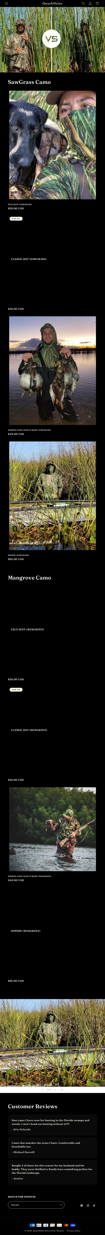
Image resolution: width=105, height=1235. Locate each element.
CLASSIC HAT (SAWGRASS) (28, 258)
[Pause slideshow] (62, 1090)
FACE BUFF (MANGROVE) (27, 629)
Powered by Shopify (54, 1231)
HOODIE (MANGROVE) (25, 930)
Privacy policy (73, 1231)
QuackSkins (38, 1231)
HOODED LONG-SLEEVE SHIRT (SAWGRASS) (29, 430)
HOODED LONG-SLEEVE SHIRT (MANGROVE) (29, 876)
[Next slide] (55, 1090)
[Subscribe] (60, 1205)
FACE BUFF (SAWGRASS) (20, 204)
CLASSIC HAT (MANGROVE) (29, 730)
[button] (6, 3)
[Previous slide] (43, 1090)
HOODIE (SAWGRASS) (18, 555)
